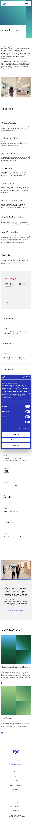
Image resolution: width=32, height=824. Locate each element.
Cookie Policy (16, 810)
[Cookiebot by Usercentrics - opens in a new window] (23, 377)
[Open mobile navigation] (26, 3)
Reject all (16, 445)
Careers (16, 789)
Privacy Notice (16, 799)
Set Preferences (16, 440)
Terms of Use (16, 802)
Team (16, 776)
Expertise (16, 781)
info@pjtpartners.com (16, 764)
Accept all (16, 434)
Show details (23, 429)
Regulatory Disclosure (16, 806)
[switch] (27, 411)
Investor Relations (16, 785)
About (16, 772)
